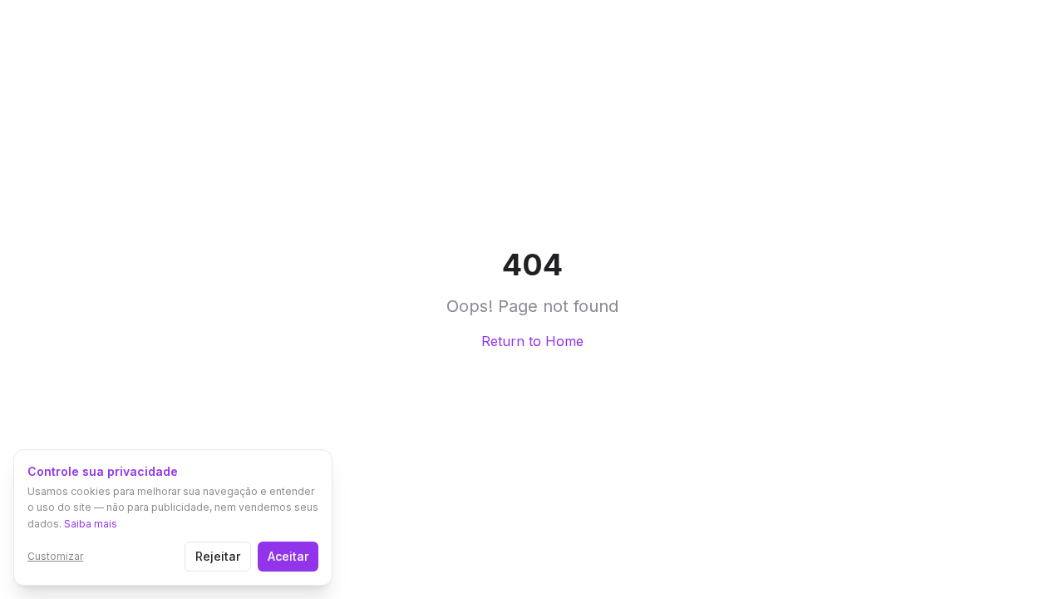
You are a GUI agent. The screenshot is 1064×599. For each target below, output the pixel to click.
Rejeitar (217, 556)
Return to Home (532, 341)
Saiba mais (90, 523)
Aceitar (288, 556)
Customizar (55, 556)
